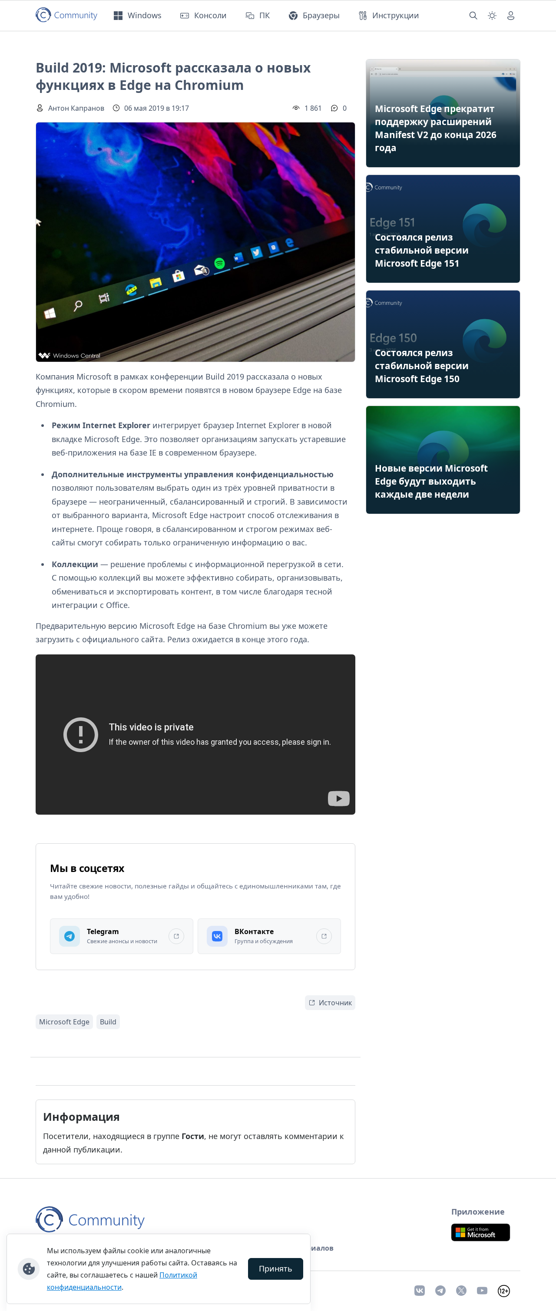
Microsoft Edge (64, 1022)
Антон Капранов (76, 108)
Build (108, 1022)
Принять (275, 1268)
